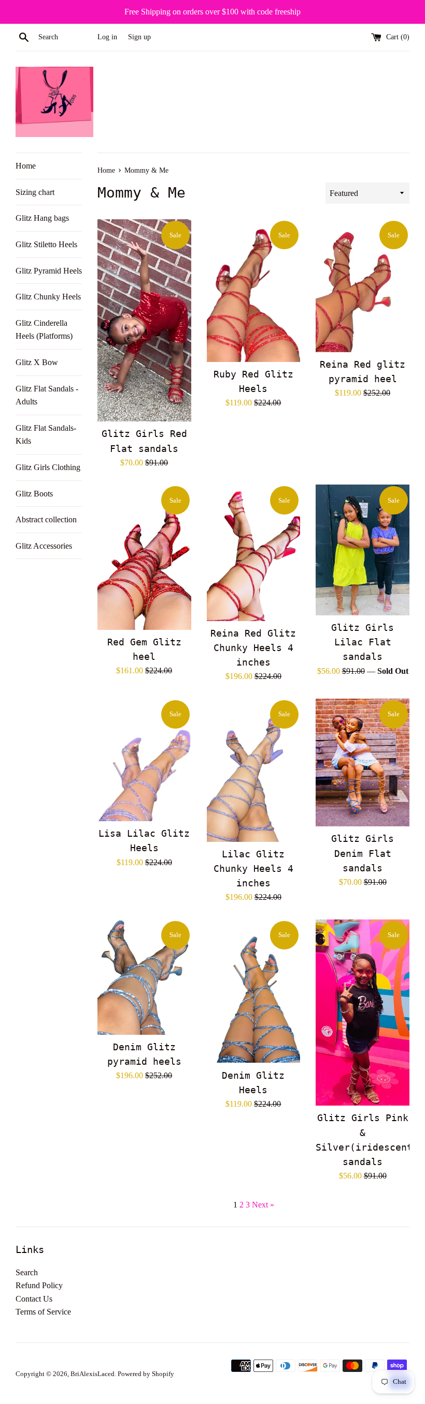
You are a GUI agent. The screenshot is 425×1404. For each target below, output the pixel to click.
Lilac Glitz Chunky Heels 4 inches (253, 868)
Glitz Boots (34, 493)
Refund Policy (39, 1285)
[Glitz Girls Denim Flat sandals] (362, 763)
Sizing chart (35, 192)
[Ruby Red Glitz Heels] (254, 290)
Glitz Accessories (44, 545)
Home (26, 165)
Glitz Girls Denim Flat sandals (362, 853)
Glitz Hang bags (42, 218)
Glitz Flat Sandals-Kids (46, 435)
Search (27, 1272)
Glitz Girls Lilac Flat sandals (362, 642)
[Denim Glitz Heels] (254, 991)
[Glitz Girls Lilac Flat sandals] (362, 550)
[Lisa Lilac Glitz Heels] (144, 760)
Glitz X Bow (37, 362)
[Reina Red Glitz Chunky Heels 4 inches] (254, 553)
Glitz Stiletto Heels (46, 244)
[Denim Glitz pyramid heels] (144, 977)
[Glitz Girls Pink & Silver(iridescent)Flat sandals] (362, 1012)
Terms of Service (43, 1311)
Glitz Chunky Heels (48, 296)
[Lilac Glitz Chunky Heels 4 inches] (254, 770)
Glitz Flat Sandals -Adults (47, 395)
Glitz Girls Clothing (48, 467)
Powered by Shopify (146, 1374)
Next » (263, 1204)
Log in (107, 37)
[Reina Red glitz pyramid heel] (362, 285)
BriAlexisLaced (92, 1374)
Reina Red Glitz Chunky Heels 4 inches (253, 648)
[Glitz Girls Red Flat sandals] (144, 320)
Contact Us (34, 1298)
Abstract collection (46, 519)
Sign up (139, 37)
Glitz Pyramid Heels (49, 270)
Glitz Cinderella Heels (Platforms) (44, 330)
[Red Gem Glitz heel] (144, 557)
